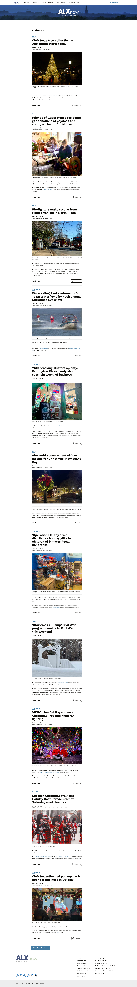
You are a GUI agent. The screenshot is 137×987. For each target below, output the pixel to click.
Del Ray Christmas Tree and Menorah (49, 772)
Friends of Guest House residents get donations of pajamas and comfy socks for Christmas (56, 121)
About (26, 2)
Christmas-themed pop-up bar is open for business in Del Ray (56, 878)
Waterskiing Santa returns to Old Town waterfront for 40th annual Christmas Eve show (56, 297)
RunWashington (99, 973)
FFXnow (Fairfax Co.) (101, 963)
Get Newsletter (113, 2)
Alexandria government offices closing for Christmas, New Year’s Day (56, 459)
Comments (78, 197)
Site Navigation (81, 976)
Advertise (34, 2)
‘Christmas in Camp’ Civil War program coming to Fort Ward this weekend (54, 628)
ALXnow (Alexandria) (101, 960)
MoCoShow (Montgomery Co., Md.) (105, 965)
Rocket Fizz (58, 426)
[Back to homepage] (18, 3)
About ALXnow (81, 958)
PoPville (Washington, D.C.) (102, 968)
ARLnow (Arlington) (100, 958)
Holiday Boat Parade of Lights (63, 856)
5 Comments (77, 522)
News (34, 36)
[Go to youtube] (28, 975)
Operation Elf (56, 607)
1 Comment (78, 938)
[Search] (122, 2)
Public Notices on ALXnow (84, 971)
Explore (50, 2)
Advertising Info (81, 960)
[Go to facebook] (21, 975)
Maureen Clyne (48, 189)
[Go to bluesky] (36, 975)
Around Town (36, 289)
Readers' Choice (81, 973)
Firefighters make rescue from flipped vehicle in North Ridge (54, 211)
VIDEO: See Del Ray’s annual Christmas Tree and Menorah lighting (53, 716)
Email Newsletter (82, 963)
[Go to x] (17, 975)
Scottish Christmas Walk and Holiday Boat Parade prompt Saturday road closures (53, 799)
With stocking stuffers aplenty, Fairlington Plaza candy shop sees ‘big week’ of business (55, 371)
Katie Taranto (38, 47)
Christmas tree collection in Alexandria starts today (52, 42)
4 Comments (77, 864)
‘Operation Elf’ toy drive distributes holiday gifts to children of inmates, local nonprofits (51, 540)
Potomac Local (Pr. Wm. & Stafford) (105, 971)
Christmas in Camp (63, 682)
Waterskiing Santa (43, 348)
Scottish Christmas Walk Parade (42, 856)
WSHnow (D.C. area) (101, 976)
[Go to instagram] (24, 975)
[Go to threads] (32, 975)
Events (44, 2)
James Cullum (38, 128)
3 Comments (77, 105)
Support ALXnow (74, 2)
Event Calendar (81, 965)
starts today (56, 95)
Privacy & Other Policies (83, 968)
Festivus (58, 932)
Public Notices (61, 2)
